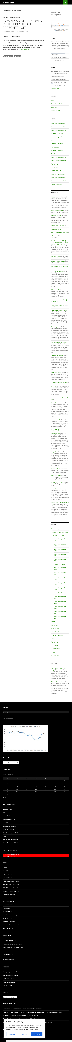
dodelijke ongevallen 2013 (58, 157)
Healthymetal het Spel (9, 940)
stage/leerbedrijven (8, 959)
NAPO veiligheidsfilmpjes (10, 975)
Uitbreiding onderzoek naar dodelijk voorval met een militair (20, 1015)
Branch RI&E (6, 871)
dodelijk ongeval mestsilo (10, 972)
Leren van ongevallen (57, 133)
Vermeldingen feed (56, 104)
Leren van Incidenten (57, 355)
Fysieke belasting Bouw (57, 305)
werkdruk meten (7, 918)
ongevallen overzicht (9, 819)
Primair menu (70, 2)
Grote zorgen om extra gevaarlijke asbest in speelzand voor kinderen (22, 1008)
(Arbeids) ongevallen (57, 529)
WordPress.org (55, 110)
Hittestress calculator (9, 894)
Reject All (24, 1034)
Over (52, 638)
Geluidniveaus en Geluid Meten (12, 888)
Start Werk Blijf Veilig (9, 982)
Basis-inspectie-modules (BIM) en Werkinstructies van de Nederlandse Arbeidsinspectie (59, 242)
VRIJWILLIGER (55, 147)
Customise (12, 1034)
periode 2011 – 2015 (57, 170)
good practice (55, 628)
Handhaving (54, 167)
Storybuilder (54, 452)
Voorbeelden (56, 632)
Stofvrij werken (55, 433)
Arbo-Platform (8, 2)
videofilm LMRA (7, 985)
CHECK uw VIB (55, 290)
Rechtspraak (56, 648)
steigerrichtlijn (55, 430)
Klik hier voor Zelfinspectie (11, 854)
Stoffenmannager (8, 904)
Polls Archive (55, 88)
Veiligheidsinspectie (56, 682)
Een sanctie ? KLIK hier (9, 856)
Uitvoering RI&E (55, 468)
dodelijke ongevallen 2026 (58, 181)
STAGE (53, 140)
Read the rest (24, 49)
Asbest (53, 621)
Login (52, 100)
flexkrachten (8, 56)
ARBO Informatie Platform (11, 17)
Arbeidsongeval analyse (57, 225)
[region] (24, 1028)
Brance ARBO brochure (58, 261)
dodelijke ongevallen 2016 (58, 160)
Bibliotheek (54, 154)
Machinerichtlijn (56, 372)
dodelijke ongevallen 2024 (58, 174)
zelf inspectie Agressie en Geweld (12, 925)
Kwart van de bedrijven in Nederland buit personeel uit (22, 24)
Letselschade (6, 816)
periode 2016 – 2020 (58, 564)
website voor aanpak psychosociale (13, 915)
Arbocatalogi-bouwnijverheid (59, 232)
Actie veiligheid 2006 (57, 210)
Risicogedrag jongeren (9, 826)
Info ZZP (5, 812)
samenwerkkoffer (56, 420)
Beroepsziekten (55, 256)
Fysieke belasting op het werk (59, 310)
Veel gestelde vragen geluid (10, 839)
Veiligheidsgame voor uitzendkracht (13, 947)
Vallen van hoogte (56, 475)
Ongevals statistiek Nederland (59, 382)
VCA (4, 836)
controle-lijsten (7, 877)
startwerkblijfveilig (8, 901)
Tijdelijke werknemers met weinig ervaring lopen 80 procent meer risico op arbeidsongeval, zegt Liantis (32, 1012)
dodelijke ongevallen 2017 (58, 127)
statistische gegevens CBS (10, 833)
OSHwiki (53, 386)
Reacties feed (54, 107)
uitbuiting (18, 56)
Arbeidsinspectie (56, 215)
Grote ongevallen (56, 327)
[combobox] (36, 712)
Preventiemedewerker (57, 403)
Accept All (37, 1034)
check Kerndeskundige (57, 271)
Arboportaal (54, 236)
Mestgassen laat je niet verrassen (12, 944)
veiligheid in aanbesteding (58, 489)
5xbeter (53, 197)
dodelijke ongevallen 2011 (58, 123)
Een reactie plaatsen (23, 31)
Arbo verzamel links (56, 229)
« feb (4, 797)
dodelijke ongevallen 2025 (58, 177)
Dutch (8, 762)
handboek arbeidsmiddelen (11, 891)
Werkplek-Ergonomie (9, 921)
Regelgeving (54, 164)
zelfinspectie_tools (8, 928)
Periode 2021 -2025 (56, 184)
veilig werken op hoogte (58, 482)
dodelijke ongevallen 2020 (58, 130)
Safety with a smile (8, 829)
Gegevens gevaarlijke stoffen (11, 884)
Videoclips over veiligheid (10, 843)
